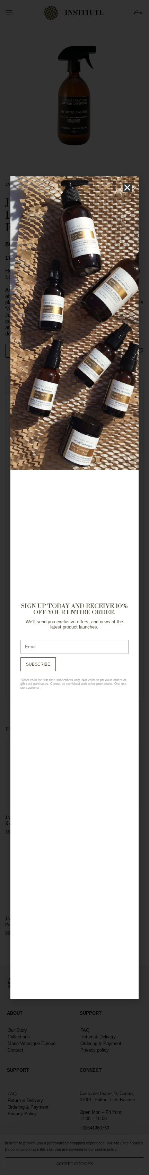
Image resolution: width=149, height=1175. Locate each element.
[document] (74, 587)
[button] (127, 187)
